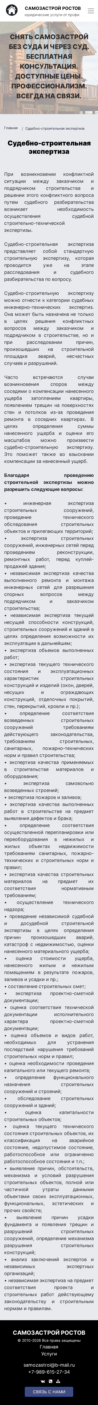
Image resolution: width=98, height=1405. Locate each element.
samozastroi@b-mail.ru (49, 1365)
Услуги (49, 1354)
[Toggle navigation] (91, 11)
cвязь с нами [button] (49, 1391)
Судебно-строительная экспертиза (54, 128)
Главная (11, 128)
